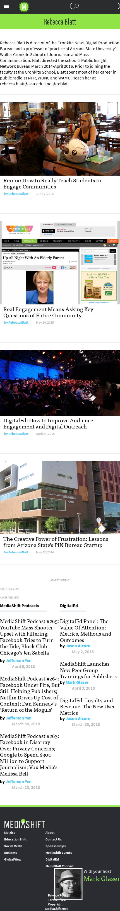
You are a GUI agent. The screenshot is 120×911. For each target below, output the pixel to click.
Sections (6, 6)
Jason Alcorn (78, 646)
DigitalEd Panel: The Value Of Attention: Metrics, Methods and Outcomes (85, 630)
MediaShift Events (58, 853)
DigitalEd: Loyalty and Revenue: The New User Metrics (87, 706)
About (50, 832)
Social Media (13, 846)
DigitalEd (52, 859)
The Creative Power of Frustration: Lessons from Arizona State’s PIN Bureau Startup (55, 541)
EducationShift (15, 839)
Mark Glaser (77, 682)
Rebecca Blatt (18, 194)
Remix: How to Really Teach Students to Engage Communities (52, 183)
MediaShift (24, 823)
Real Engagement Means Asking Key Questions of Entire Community (48, 311)
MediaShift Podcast (59, 866)
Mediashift (24, 7)
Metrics (9, 832)
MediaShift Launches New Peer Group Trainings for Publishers (88, 669)
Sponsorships (55, 846)
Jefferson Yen (19, 660)
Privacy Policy (58, 895)
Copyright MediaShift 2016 (56, 906)
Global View (12, 859)
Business (10, 853)
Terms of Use (57, 900)
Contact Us (53, 839)
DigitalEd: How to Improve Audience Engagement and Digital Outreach (48, 423)
